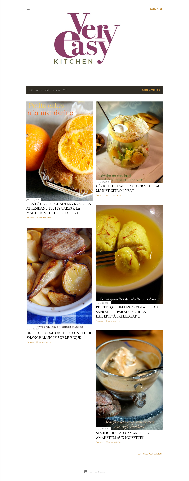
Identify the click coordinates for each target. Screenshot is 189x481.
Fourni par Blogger (97, 472)
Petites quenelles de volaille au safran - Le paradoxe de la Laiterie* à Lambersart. (127, 312)
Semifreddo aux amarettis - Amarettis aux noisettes (122, 435)
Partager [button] (30, 217)
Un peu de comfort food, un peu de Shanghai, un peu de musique (59, 335)
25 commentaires (43, 217)
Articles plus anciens (150, 453)
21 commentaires (113, 321)
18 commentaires (113, 195)
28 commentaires (113, 442)
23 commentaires (43, 342)
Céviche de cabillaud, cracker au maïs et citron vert (128, 188)
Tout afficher (151, 90)
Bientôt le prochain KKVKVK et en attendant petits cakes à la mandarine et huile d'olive (58, 208)
